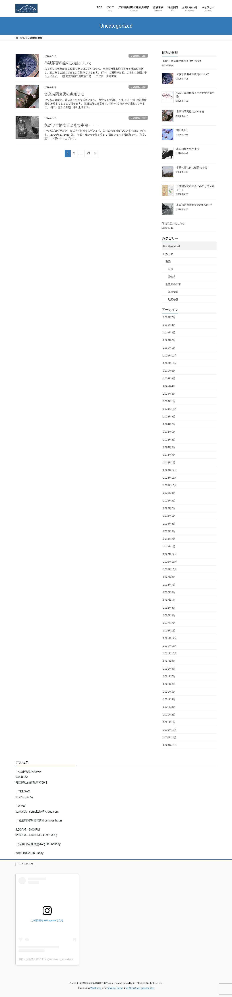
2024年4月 (169, 439)
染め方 (172, 276)
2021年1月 (169, 722)
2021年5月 (169, 691)
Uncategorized (138, 56)
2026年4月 (169, 324)
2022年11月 (170, 561)
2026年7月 (169, 317)
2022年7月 (169, 584)
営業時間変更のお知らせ (64, 94)
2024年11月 (170, 408)
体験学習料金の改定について (68, 63)
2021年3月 (169, 707)
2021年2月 (169, 714)
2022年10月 (170, 569)
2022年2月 (169, 622)
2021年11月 (170, 645)
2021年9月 (169, 661)
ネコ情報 (173, 291)
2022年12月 (170, 554)
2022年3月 (169, 615)
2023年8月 (169, 500)
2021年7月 (169, 676)
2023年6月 (169, 515)
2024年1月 (169, 462)
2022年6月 (169, 592)
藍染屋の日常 (173, 284)
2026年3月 (169, 332)
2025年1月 (169, 401)
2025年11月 (170, 363)
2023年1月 (169, 546)
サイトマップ (25, 864)
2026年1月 (169, 347)
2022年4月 (169, 607)
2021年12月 (170, 638)
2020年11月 (170, 737)
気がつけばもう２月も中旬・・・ (71, 125)
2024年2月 (169, 454)
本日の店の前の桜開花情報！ (192, 167)
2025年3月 (169, 393)
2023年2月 (169, 538)
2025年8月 (169, 378)
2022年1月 (169, 630)
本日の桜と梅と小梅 (187, 148)
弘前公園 (173, 299)
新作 (170, 269)
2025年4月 (169, 386)
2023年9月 (169, 493)
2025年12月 (170, 355)
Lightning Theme (114, 988)
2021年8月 (169, 668)
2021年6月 (169, 684)
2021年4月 (169, 699)
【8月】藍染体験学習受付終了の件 (181, 61)
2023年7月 (169, 508)
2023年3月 (169, 531)
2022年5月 (169, 600)
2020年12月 (170, 729)
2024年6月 (169, 431)
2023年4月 (169, 523)
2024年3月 (169, 447)
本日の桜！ (182, 130)
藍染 (168, 261)
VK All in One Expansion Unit (140, 988)
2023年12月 (170, 470)
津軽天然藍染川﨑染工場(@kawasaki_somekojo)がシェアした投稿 (56, 959)
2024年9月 (169, 416)
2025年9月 (169, 370)
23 (88, 154)
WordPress (95, 988)
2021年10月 (170, 653)
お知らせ (168, 253)
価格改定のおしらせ (173, 223)
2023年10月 (170, 485)
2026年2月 (169, 340)
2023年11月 (170, 477)
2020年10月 (170, 745)
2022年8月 (169, 577)
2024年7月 (169, 424)
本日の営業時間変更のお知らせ (194, 204)
